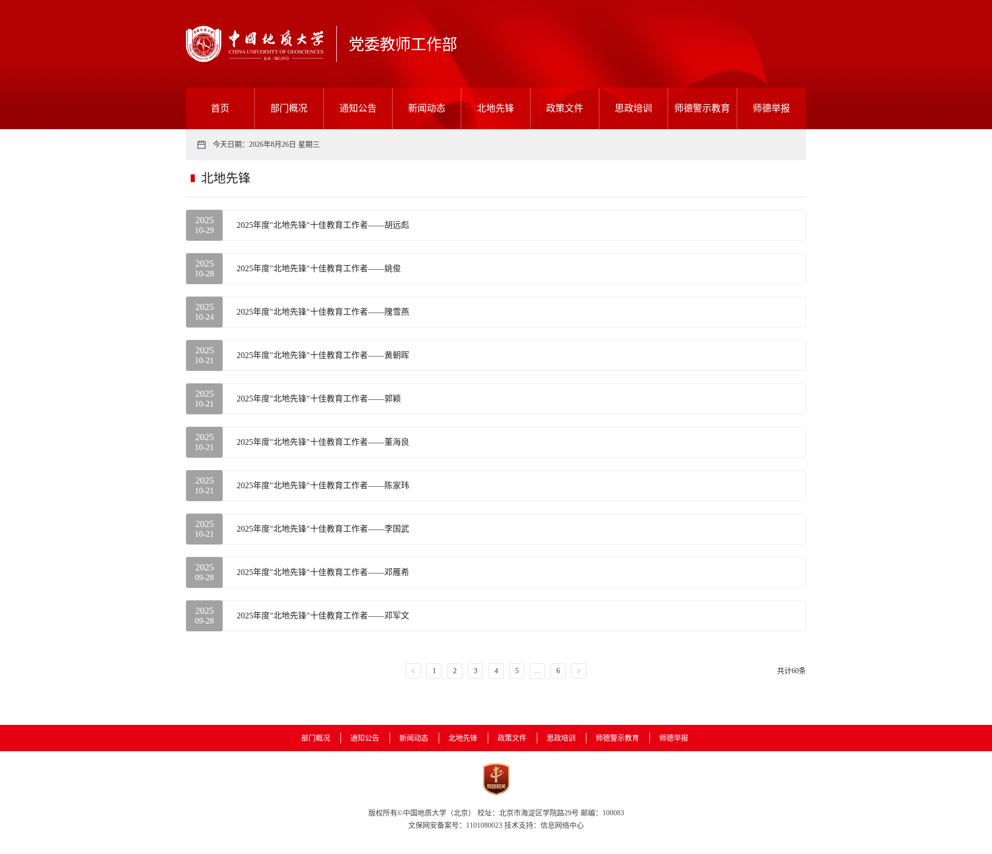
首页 (220, 108)
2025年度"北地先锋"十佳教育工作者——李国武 (323, 528)
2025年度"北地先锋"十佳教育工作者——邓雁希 (323, 572)
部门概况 (288, 108)
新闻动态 (426, 108)
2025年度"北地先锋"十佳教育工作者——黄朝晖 (323, 355)
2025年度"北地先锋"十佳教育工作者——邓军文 (323, 615)
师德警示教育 (702, 108)
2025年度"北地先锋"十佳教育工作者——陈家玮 (323, 485)
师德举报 (771, 108)
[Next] (578, 671)
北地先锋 (495, 108)
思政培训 (633, 108)
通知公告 (358, 108)
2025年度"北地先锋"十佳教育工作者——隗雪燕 (323, 311)
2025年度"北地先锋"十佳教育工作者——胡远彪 (323, 225)
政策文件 (564, 108)
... (537, 671)
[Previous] (413, 671)
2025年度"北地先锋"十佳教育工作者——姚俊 (319, 268)
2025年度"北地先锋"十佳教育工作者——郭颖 (319, 398)
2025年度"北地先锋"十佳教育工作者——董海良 (323, 442)
